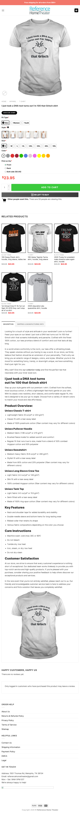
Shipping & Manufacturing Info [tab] (30, 324)
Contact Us (7, 743)
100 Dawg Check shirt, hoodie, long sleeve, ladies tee (14, 258)
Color (4, 151)
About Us (6, 711)
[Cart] (76, 10)
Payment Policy (8, 751)
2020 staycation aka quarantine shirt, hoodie (37, 307)
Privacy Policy (8, 720)
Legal (4, 760)
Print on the (7, 161)
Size (4, 141)
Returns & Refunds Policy (13, 716)
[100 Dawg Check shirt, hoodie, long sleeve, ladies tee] (14, 238)
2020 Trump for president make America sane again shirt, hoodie (64, 259)
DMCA (4, 756)
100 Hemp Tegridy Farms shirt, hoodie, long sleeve (38, 258)
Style (5, 127)
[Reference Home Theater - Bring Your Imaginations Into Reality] (40, 10)
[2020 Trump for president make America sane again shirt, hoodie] (66, 238)
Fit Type (5, 117)
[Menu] (3, 10)
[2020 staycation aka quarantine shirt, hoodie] (40, 287)
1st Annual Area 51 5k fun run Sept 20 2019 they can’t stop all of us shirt (13, 308)
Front (9, 165)
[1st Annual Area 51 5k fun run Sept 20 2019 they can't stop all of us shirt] (14, 287)
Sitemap (5, 729)
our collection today (31, 370)
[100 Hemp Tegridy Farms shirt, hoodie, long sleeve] (40, 238)
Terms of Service (9, 725)
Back (9, 168)
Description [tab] (8, 324)
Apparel (12, 101)
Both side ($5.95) (14, 172)
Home (4, 101)
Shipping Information (11, 747)
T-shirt (22, 101)
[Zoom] (4, 93)
